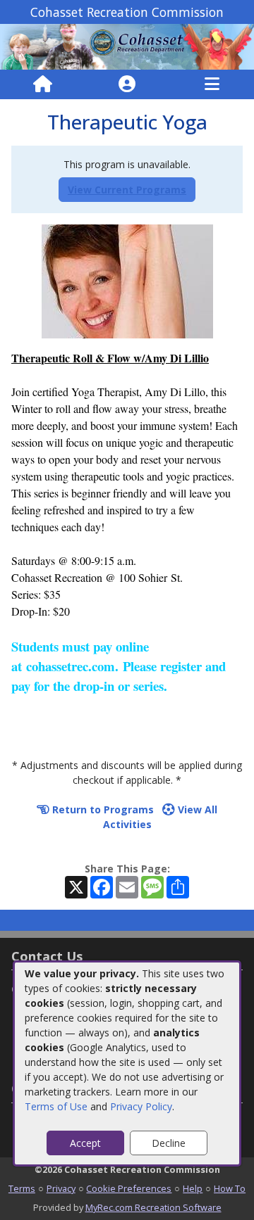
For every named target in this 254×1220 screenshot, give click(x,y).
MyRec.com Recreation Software (153, 1207)
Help (192, 1188)
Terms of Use (56, 1106)
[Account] (127, 84)
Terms (21, 1188)
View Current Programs (127, 189)
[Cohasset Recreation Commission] (127, 45)
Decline (169, 1143)
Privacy (61, 1188)
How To (230, 1188)
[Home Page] (42, 84)
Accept (85, 1143)
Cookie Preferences (128, 1188)
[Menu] (212, 84)
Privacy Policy (141, 1106)
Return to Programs (101, 809)
